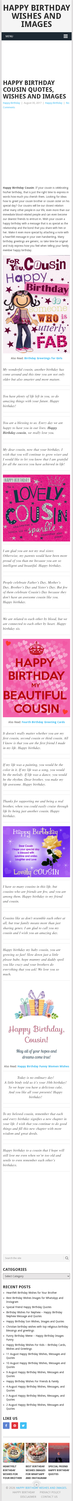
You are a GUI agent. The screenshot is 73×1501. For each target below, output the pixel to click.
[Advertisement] (34, 55)
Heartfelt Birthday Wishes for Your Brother (31, 1292)
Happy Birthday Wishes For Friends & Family (32, 1381)
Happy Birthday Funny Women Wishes (43, 1066)
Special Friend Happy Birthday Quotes (28, 1307)
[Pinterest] (14, 1425)
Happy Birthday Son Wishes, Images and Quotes (35, 1321)
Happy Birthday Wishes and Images (36, 16)
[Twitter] (23, 1425)
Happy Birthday (11, 102)
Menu (9, 36)
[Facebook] (6, 1425)
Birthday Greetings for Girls (43, 358)
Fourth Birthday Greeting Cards (43, 722)
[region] (36, 1468)
